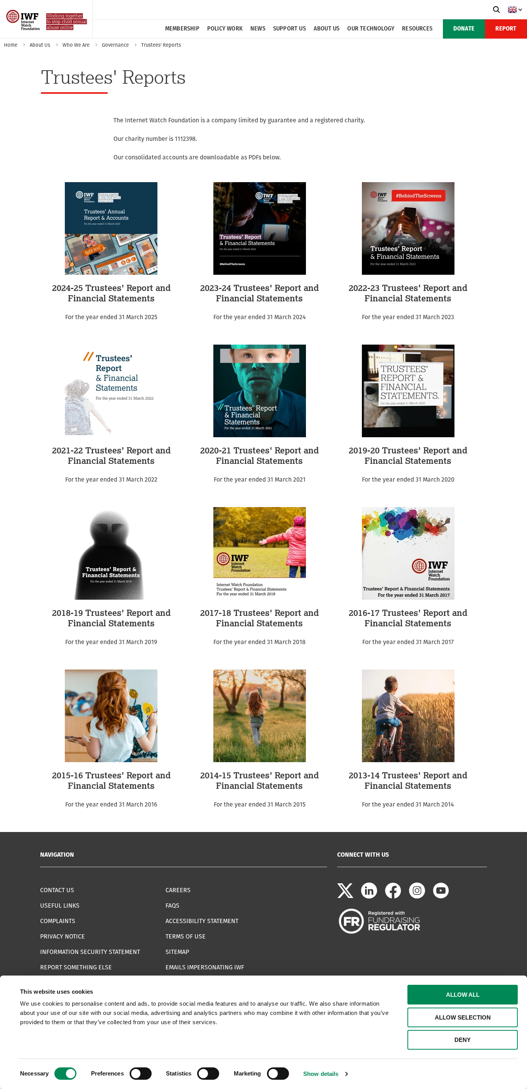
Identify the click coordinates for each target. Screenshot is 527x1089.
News (257, 29)
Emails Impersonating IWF (205, 967)
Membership (182, 29)
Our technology (370, 29)
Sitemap (177, 951)
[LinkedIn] (369, 896)
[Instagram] (417, 896)
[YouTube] (441, 896)
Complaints (57, 921)
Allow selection (463, 1017)
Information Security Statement (90, 951)
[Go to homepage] (47, 35)
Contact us (57, 890)
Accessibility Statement (202, 921)
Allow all (463, 994)
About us (327, 29)
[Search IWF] (496, 9)
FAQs (172, 905)
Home (10, 45)
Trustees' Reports (161, 45)
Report (505, 29)
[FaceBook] (393, 896)
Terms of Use (186, 936)
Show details (320, 1073)
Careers (178, 890)
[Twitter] (345, 896)
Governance (115, 45)
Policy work (225, 29)
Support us (289, 29)
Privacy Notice (62, 936)
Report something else (76, 967)
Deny (462, 1040)
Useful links (59, 905)
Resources (417, 29)
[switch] (141, 1073)
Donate (464, 29)
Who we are (76, 45)
